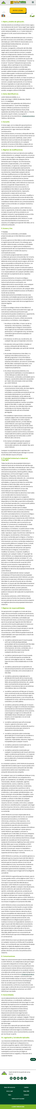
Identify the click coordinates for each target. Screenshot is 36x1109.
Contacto (26, 1094)
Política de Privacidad (18, 1098)
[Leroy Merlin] (5, 1073)
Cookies (26, 1087)
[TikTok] (25, 1078)
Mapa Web (26, 1091)
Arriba (33, 1059)
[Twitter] (14, 1078)
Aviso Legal (9, 1091)
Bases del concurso (9, 1087)
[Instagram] (21, 1078)
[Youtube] (18, 1078)
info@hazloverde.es (28, 116)
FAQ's (9, 1094)
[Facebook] (11, 1078)
